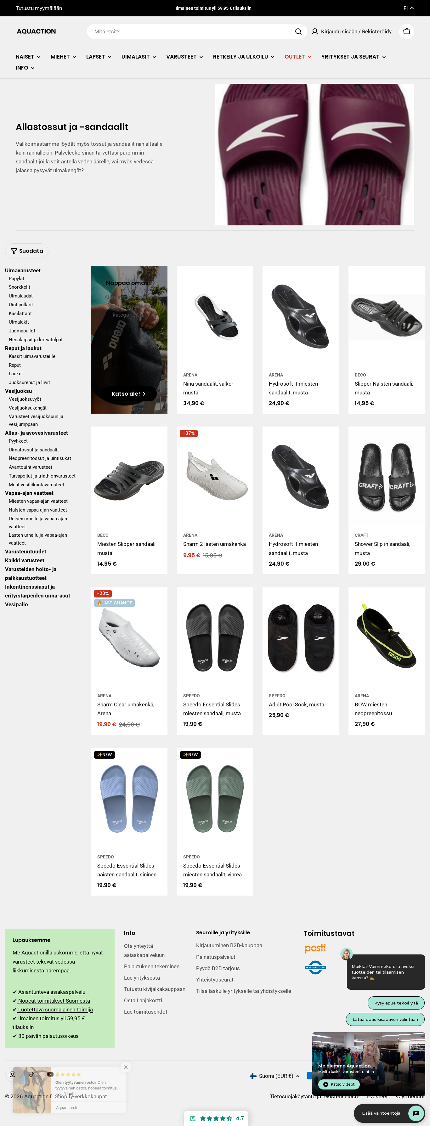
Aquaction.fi (38, 1096)
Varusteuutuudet (25, 552)
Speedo (191, 695)
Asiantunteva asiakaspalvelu (51, 992)
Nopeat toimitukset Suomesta (53, 1001)
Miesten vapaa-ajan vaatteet (38, 501)
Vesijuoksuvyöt (25, 399)
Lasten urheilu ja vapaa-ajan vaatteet (38, 539)
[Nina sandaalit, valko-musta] (215, 317)
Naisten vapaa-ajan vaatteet (38, 510)
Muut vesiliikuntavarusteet (36, 485)
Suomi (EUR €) (276, 1076)
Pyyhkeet (18, 441)
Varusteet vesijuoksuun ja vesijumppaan (36, 420)
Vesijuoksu (18, 391)
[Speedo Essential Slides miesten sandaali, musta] (215, 638)
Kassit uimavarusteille (32, 356)
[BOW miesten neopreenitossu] (386, 638)
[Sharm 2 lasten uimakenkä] (215, 478)
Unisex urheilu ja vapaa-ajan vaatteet (38, 523)
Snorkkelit (19, 287)
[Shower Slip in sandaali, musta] (386, 478)
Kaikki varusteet (24, 560)
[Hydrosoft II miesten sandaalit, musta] (301, 317)
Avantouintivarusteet (30, 467)
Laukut (16, 374)
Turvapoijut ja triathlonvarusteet (42, 476)
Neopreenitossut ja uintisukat (40, 458)
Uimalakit (19, 322)
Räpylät (16, 278)
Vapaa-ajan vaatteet (29, 493)
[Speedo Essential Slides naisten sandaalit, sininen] (129, 799)
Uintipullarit (21, 305)
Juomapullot (22, 331)
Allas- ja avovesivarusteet (36, 433)
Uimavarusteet (23, 270)
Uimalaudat (21, 296)
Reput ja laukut (23, 348)
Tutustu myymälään (39, 8)
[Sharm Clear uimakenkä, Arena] (129, 638)
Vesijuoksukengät (28, 408)
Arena (190, 374)
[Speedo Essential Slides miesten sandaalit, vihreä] (215, 799)
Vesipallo (16, 605)
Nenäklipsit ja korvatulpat (36, 340)
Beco (360, 374)
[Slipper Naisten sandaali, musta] (386, 317)
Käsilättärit (20, 313)
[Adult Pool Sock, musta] (301, 638)
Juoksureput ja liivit (29, 383)
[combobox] (197, 31)
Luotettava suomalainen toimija (55, 1009)
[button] (216, 1118)
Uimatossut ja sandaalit (34, 450)
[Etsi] (298, 31)
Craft (362, 535)
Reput (15, 365)
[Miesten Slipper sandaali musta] (129, 478)
